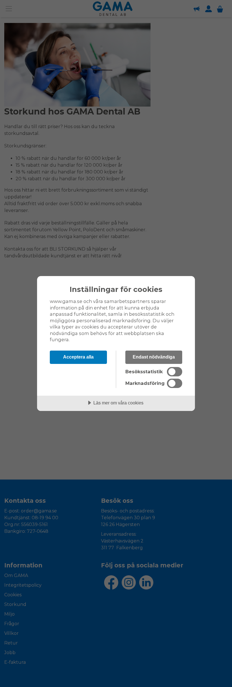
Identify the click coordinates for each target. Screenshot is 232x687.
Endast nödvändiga (154, 356)
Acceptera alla (78, 356)
